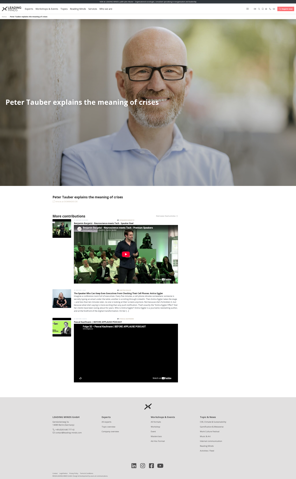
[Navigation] (248, 9)
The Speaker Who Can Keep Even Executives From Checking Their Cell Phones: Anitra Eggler (118, 293)
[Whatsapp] (266, 9)
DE (255, 9)
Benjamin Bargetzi (127, 220)
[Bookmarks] (262, 9)
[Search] (259, 9)
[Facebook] (152, 466)
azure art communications (99, 476)
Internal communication (211, 441)
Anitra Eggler (125, 290)
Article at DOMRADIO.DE (66, 201)
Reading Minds (78, 8)
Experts (29, 8)
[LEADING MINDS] (11, 8)
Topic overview (108, 426)
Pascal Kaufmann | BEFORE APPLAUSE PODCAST (98, 322)
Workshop (155, 426)
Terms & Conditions (86, 473)
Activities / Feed (207, 450)
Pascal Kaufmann (127, 319)
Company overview (110, 431)
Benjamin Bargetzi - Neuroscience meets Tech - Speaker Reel (103, 223)
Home (4, 17)
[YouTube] (161, 466)
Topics (64, 8)
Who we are (105, 8)
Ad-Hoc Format (158, 441)
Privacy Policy (73, 473)
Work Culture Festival (209, 431)
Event (153, 431)
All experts (106, 422)
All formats (156, 422)
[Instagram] (143, 466)
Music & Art (205, 436)
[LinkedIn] (134, 466)
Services (92, 8)
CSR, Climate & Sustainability (213, 422)
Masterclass (156, 436)
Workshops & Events (46, 8)
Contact (55, 473)
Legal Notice (63, 473)
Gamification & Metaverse (212, 426)
